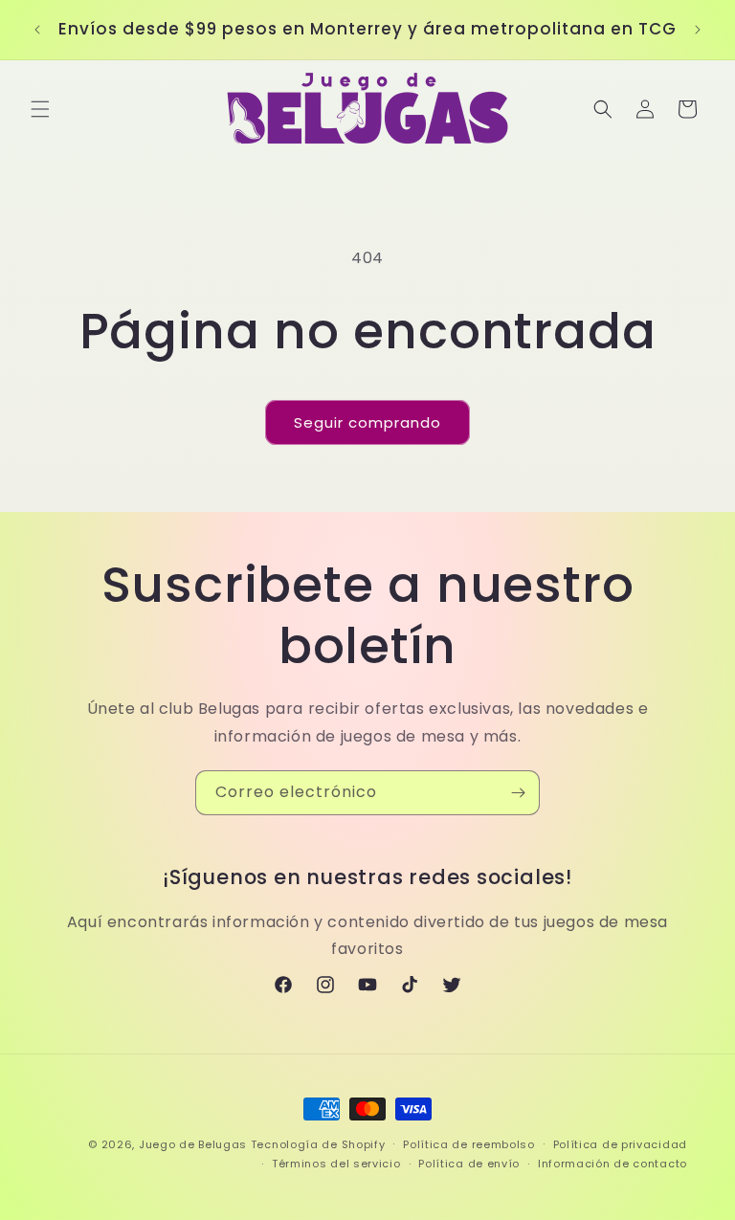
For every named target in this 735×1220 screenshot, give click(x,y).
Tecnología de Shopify (318, 1144)
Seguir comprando (367, 422)
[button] (40, 109)
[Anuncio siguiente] (698, 30)
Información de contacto (612, 1163)
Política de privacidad (620, 1144)
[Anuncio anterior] (37, 30)
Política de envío (469, 1163)
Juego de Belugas (193, 1144)
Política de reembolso (469, 1144)
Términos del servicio (336, 1163)
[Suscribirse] (518, 792)
